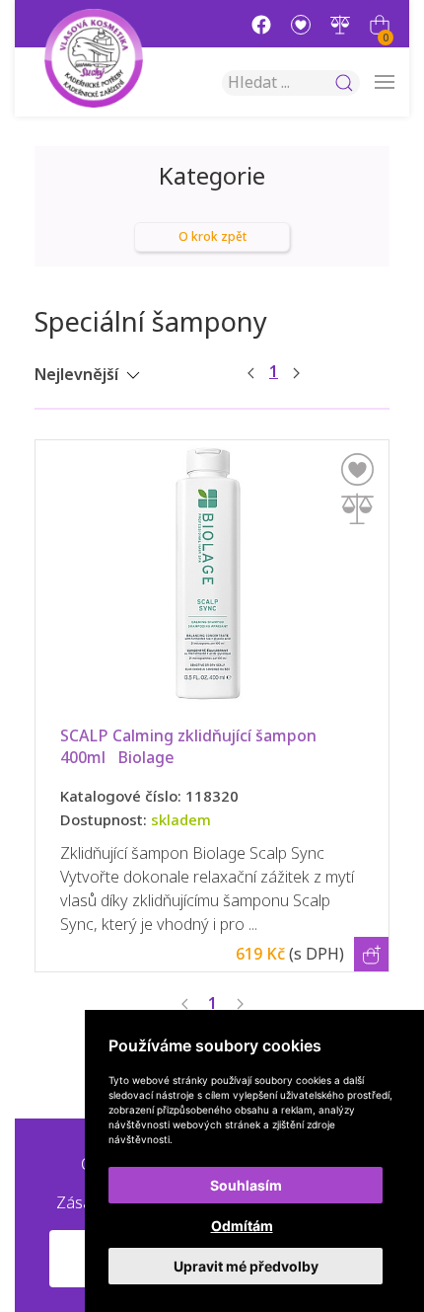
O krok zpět (212, 237)
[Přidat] (357, 509)
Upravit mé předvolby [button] (246, 1266)
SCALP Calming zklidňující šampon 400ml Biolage (190, 747)
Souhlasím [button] (246, 1185)
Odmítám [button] (242, 1225)
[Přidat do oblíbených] (357, 469)
